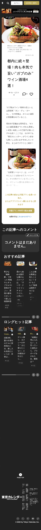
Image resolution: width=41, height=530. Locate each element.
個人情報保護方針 (27, 490)
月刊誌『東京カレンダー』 (34, 489)
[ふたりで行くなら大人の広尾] (20, 11)
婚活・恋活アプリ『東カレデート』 (34, 494)
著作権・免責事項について (27, 497)
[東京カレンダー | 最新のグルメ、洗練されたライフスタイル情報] (2, 3)
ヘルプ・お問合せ (23, 491)
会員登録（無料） (31, 3)
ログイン (17, 3)
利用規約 (27, 485)
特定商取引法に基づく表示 (27, 506)
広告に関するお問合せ (23, 498)
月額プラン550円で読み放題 (20, 210)
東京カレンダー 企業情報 (23, 506)
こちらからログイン (24, 216)
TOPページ (23, 485)
